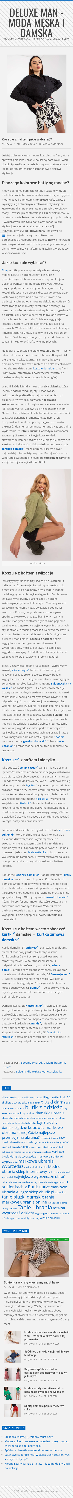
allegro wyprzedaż (16, 1102)
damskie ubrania (50, 1112)
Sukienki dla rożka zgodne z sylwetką (39, 1071)
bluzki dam (52, 1102)
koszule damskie (43, 368)
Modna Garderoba (52, 144)
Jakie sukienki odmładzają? (44, 1147)
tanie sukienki (54, 1202)
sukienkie (60, 1192)
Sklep (5, 270)
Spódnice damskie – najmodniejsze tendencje (33, 1450)
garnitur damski (33, 741)
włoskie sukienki (50, 1218)
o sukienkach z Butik (35, 1184)
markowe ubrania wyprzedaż (28, 1163)
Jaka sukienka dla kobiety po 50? (52, 1142)
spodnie (59, 737)
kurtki (7, 934)
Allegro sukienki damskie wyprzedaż (22, 1097)
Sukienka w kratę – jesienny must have (31, 1282)
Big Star (31, 785)
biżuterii (24, 803)
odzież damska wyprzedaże (16, 1182)
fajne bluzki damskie (25, 1122)
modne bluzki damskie (35, 1167)
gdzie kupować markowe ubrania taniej (32, 1130)
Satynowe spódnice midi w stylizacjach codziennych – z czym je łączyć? (45, 1373)
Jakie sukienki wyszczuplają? (36, 1151)
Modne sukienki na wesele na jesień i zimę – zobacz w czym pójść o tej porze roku (46, 1336)
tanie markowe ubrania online (28, 1199)
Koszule (9, 760)
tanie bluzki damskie (23, 1197)
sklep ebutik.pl (41, 1191)
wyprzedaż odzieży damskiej (24, 1218)
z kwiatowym (20, 670)
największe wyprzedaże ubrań (39, 1176)
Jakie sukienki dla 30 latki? (16, 1147)
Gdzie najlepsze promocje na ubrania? (28, 1135)
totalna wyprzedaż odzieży (33, 1210)
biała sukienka (37, 852)
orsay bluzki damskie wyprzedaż (48, 1182)
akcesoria (42, 798)
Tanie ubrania (35, 1207)
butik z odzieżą (44, 1107)
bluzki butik (34, 1102)
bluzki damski (17, 1108)
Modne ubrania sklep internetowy (31, 1169)
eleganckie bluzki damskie (15, 1117)
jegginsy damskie (27, 875)
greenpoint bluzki (49, 1137)
